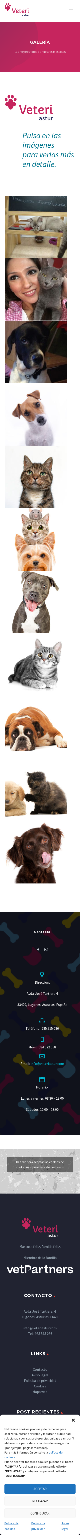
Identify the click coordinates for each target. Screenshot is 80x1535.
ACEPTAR (40, 1489)
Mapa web (40, 1391)
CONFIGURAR (40, 1513)
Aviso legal (65, 1526)
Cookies (40, 1386)
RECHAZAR (40, 1501)
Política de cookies (11, 1526)
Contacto (40, 1369)
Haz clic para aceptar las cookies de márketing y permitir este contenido (40, 1164)
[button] (73, 1420)
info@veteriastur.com (47, 1063)
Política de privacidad (38, 1526)
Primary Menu (71, 11)
